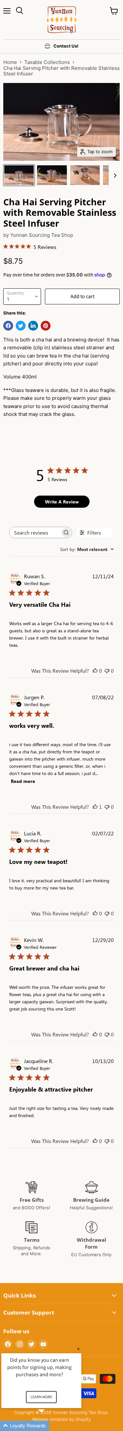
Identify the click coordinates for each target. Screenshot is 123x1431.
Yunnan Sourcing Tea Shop (41, 235)
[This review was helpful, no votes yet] (95, 670)
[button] (49, 1426)
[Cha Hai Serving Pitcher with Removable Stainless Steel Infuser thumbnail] (19, 175)
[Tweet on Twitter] (21, 326)
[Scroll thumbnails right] (114, 175)
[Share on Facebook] (8, 326)
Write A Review (62, 502)
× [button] (78, 1349)
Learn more (41, 1397)
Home (10, 62)
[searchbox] (35, 532)
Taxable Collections (47, 62)
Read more (23, 781)
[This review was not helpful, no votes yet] (107, 670)
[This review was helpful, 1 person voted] (95, 806)
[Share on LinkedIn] (33, 326)
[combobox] (87, 549)
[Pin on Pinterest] (46, 326)
